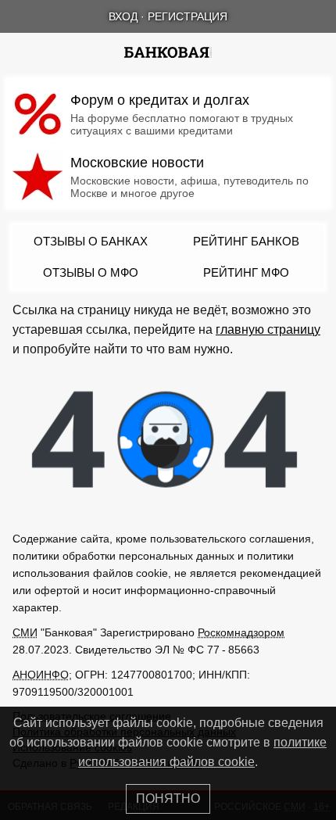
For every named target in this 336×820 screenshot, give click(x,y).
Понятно (168, 798)
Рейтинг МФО (246, 272)
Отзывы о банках (91, 241)
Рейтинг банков (246, 241)
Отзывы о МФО (90, 272)
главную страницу (268, 329)
